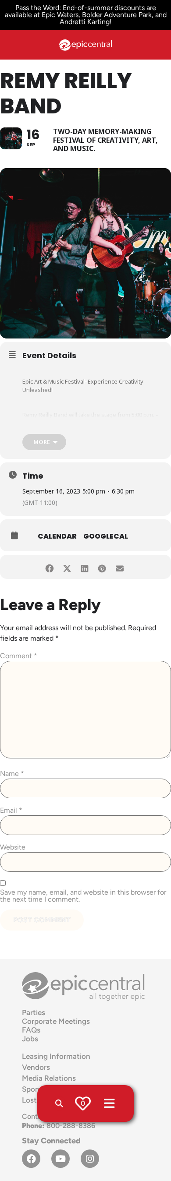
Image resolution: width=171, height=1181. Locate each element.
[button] (59, 1103)
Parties (33, 1012)
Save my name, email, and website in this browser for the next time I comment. (83, 896)
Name (12, 773)
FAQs (31, 1030)
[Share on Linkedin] (84, 567)
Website (12, 847)
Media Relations (49, 1078)
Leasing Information (56, 1056)
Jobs (30, 1038)
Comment (18, 655)
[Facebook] (31, 1158)
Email (11, 810)
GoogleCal (105, 536)
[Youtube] (60, 1158)
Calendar (57, 536)
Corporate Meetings (56, 1021)
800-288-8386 (58, 1125)
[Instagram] (90, 1158)
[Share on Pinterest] (102, 567)
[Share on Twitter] (67, 567)
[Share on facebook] (49, 567)
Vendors (36, 1067)
